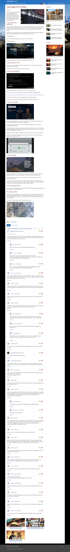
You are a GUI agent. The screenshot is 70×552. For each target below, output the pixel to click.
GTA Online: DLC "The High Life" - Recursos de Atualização (15, 528)
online (9, 9)
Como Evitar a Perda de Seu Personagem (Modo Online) (15, 540)
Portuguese (16, 546)
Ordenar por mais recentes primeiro (25, 228)
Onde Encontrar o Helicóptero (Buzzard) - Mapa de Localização (56, 30)
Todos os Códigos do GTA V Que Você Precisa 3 (54, 56)
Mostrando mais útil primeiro (13, 228)
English (10, 546)
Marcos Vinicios (15, 352)
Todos (8, 225)
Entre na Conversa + (15, 225)
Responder (9, 240)
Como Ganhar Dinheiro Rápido (56, 25)
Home (8, 3)
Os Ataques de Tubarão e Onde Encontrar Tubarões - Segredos (56, 38)
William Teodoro (15, 231)
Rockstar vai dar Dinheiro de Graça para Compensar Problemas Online (35, 528)
